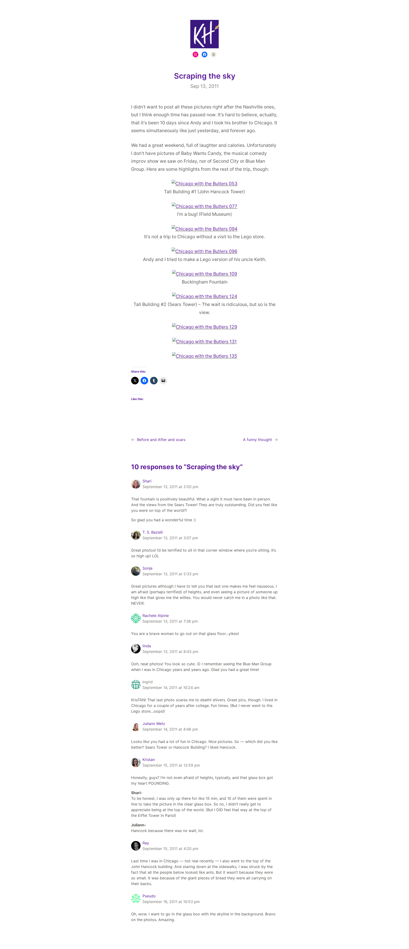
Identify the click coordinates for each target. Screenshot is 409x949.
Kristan (148, 759)
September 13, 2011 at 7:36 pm (170, 621)
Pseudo (149, 896)
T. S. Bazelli (152, 532)
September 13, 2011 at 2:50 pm (170, 486)
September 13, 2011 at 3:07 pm (170, 537)
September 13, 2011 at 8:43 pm (170, 651)
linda (146, 645)
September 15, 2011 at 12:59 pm (171, 765)
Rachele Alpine (155, 615)
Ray (145, 843)
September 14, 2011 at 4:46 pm (170, 729)
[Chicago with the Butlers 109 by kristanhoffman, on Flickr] (204, 274)
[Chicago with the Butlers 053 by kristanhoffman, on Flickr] (204, 183)
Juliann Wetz (153, 723)
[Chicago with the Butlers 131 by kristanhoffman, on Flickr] (204, 341)
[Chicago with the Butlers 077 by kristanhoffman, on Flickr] (204, 206)
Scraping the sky (204, 76)
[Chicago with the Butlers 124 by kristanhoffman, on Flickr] (204, 296)
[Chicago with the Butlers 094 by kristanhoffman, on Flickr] (204, 229)
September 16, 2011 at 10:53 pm (171, 901)
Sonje (147, 568)
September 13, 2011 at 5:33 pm (170, 573)
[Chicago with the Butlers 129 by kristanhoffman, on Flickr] (204, 327)
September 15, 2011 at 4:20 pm (170, 848)
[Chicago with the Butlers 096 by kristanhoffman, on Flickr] (204, 251)
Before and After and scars (161, 439)
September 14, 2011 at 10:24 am (171, 687)
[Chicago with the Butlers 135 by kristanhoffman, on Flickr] (204, 356)
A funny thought (257, 439)
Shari (146, 481)
